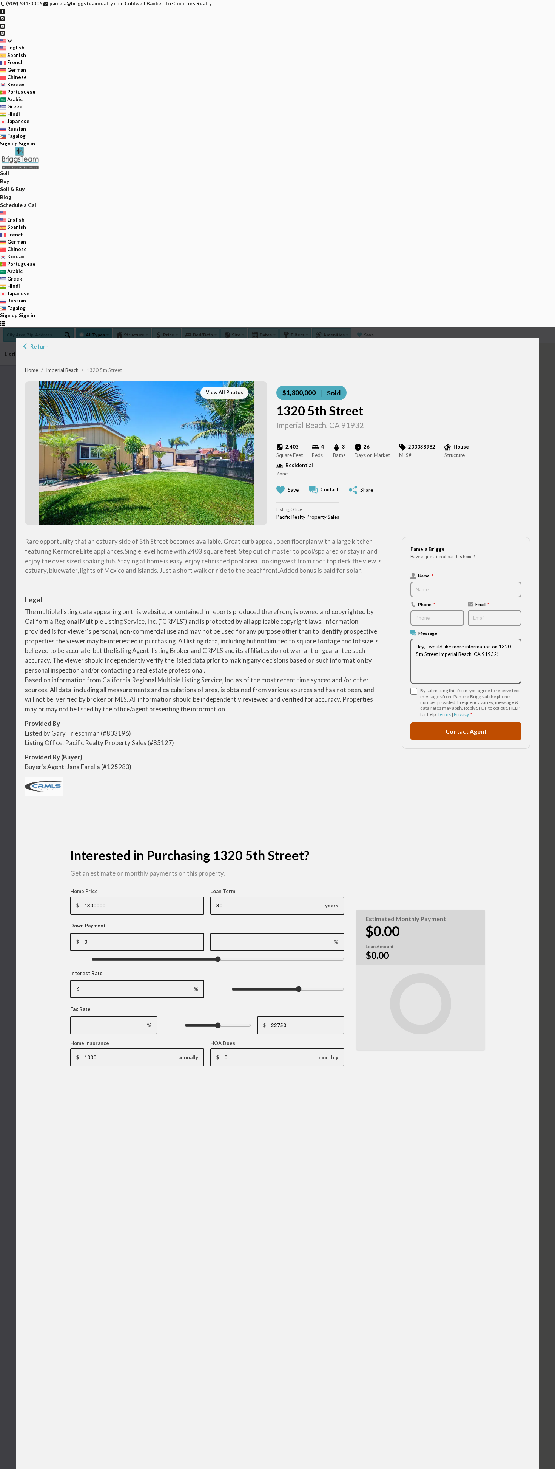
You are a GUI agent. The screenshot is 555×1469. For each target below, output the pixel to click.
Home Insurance (89, 1043)
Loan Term (222, 891)
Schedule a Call (19, 205)
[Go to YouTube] (2, 26)
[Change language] (6, 41)
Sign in (27, 143)
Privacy (461, 714)
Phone (426, 604)
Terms (444, 714)
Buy (4, 181)
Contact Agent (466, 731)
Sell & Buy (12, 189)
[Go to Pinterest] (2, 33)
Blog (5, 197)
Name (425, 575)
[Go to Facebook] (2, 11)
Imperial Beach (62, 370)
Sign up (9, 143)
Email (482, 604)
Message (427, 633)
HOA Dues (222, 1043)
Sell (4, 173)
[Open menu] (2, 323)
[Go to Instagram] (2, 18)
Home (31, 370)
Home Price (84, 891)
